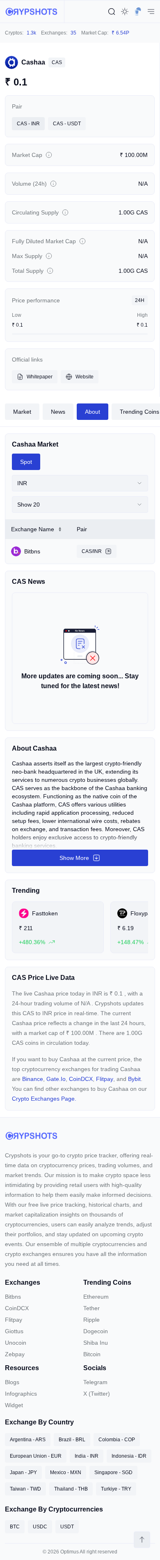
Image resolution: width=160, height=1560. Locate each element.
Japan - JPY (23, 1472)
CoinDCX (81, 1079)
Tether (91, 1308)
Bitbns (13, 1296)
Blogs (12, 1382)
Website (84, 377)
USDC (40, 1527)
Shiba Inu (95, 1342)
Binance (32, 1079)
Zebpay (15, 1354)
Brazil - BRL (72, 1439)
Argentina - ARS (28, 1439)
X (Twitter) (96, 1393)
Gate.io (56, 1079)
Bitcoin (92, 1354)
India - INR (86, 1456)
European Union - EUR (36, 1456)
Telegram (95, 1382)
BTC (15, 1527)
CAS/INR (92, 551)
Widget (14, 1405)
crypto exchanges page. (44, 1098)
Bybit (134, 1079)
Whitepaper (40, 377)
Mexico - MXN (65, 1472)
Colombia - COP (116, 1439)
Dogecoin (95, 1331)
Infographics (21, 1393)
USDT (67, 1527)
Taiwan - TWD (25, 1489)
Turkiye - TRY (116, 1489)
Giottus (14, 1331)
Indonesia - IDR (129, 1456)
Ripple (91, 1319)
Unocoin (15, 1342)
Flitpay (104, 1079)
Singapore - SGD (113, 1472)
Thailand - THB (71, 1489)
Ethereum (96, 1296)
